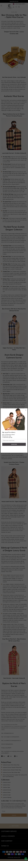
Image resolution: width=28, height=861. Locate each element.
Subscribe (14, 444)
